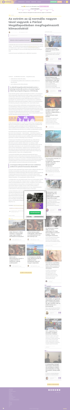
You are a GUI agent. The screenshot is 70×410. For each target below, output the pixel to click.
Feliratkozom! (35, 212)
